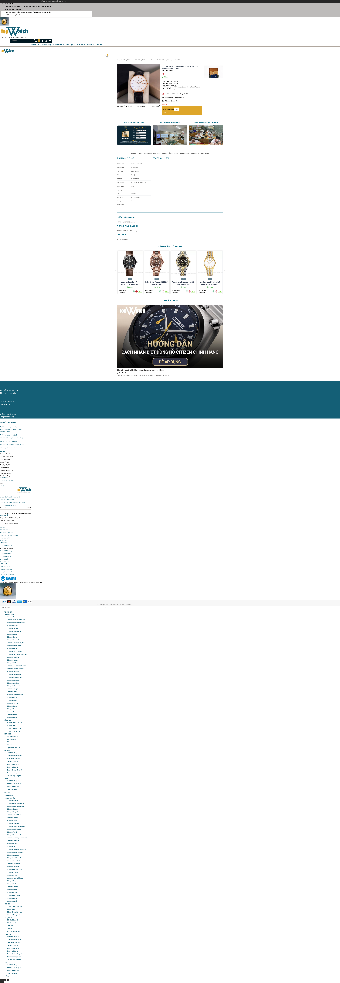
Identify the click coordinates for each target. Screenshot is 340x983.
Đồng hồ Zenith (12, 717)
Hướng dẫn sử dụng (170, 153)
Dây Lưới (10, 742)
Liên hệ (99, 45)
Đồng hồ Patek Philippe (15, 694)
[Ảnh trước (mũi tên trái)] (1, 982)
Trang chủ (35, 45)
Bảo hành (205, 153)
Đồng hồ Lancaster (13, 680)
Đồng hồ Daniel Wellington (16, 643)
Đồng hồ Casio (12, 637)
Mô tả (133, 153)
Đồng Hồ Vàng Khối (13, 731)
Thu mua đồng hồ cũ (5, 473)
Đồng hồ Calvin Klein (14, 631)
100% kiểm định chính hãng (149, 153)
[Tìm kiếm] (31, 40)
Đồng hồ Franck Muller (14, 651)
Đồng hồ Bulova (12, 625)
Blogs (1, 483)
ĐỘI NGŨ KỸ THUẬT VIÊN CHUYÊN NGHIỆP (206, 122)
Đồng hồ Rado (12, 700)
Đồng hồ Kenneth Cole (14, 677)
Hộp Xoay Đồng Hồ (13, 748)
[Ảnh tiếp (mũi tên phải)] (3, 982)
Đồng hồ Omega (12, 689)
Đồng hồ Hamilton (13, 657)
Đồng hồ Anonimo (13, 617)
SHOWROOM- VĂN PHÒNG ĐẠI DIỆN (170, 122)
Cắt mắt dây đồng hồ (6, 476)
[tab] (133, 153)
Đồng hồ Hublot (12, 660)
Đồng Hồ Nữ (11, 725)
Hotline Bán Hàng (7, 402)
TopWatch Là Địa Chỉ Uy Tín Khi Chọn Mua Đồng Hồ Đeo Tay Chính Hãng (28, 6)
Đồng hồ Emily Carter (14, 645)
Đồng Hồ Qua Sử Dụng (14, 728)
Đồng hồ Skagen (12, 709)
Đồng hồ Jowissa (13, 671)
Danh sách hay (12, 789)
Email (1, 508)
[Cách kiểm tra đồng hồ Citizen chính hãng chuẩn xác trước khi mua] (170, 336)
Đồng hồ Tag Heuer (13, 712)
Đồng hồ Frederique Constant (17, 654)
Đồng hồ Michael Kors (14, 686)
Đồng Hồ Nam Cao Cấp (131, 60)
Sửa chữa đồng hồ (5, 454)
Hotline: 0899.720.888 (7, 4)
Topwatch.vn (114, 604)
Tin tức (89, 45)
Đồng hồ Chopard (13, 640)
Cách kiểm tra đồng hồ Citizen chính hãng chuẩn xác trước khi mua (140, 370)
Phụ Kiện (69, 45)
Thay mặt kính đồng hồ (6, 470)
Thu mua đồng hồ (5, 538)
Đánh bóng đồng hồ (5, 459)
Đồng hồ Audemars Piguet (16, 620)
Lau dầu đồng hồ (4, 462)
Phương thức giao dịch (189, 153)
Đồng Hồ (59, 45)
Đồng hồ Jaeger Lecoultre (15, 668)
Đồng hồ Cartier (12, 634)
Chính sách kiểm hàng (6, 551)
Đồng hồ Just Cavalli (14, 674)
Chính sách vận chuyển (6, 548)
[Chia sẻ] (5, 980)
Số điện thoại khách (168, 109)
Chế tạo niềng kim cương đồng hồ (9, 535)
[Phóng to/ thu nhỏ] (1, 980)
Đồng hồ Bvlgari (12, 628)
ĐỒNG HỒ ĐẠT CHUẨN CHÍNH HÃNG (134, 122)
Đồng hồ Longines (13, 683)
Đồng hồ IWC (11, 663)
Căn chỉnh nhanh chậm (6, 456)
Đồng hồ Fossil (12, 648)
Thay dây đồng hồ (5, 465)
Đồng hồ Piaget (12, 697)
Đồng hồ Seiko (12, 706)
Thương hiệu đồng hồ (14, 784)
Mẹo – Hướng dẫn (13, 786)
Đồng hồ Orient (12, 692)
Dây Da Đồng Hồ (12, 736)
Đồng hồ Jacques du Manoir (16, 666)
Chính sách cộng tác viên (13, 9)
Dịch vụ (80, 45)
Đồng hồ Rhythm (12, 703)
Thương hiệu (46, 45)
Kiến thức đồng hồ (13, 781)
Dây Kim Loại (11, 739)
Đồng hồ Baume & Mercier (16, 622)
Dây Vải (9, 745)
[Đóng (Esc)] (8, 980)
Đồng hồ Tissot (12, 715)
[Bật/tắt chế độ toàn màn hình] (3, 980)
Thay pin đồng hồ (4, 467)
